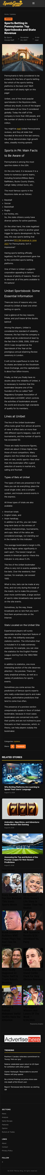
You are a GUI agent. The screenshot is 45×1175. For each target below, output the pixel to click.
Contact (5, 1147)
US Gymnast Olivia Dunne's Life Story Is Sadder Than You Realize (32, 901)
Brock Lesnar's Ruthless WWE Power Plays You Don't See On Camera (11, 939)
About (4, 1143)
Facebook (20, 746)
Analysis (5, 1117)
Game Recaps (7, 1121)
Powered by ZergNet (36, 1024)
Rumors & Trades (8, 1132)
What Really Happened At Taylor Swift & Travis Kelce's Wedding (10, 976)
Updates (13, 14)
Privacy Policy (7, 1151)
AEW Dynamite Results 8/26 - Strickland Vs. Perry (31, 937)
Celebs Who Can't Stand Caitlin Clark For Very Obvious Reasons (33, 974)
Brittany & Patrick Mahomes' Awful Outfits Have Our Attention (11, 1014)
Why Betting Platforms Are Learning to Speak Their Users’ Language (21, 788)
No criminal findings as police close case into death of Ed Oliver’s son (20, 1080)
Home (6, 14)
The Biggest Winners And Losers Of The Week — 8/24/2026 (31, 1014)
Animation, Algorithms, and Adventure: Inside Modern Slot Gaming (22, 823)
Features (5, 1125)
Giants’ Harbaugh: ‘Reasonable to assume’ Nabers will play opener (21, 1073)
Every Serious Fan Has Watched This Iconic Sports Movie (11, 899)
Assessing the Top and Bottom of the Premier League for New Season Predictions (21, 859)
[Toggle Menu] (33, 3)
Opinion (5, 1128)
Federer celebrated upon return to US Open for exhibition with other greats (21, 1065)
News (4, 1114)
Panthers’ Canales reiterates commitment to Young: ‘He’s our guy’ (21, 1058)
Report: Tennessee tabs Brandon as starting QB (21, 1088)
